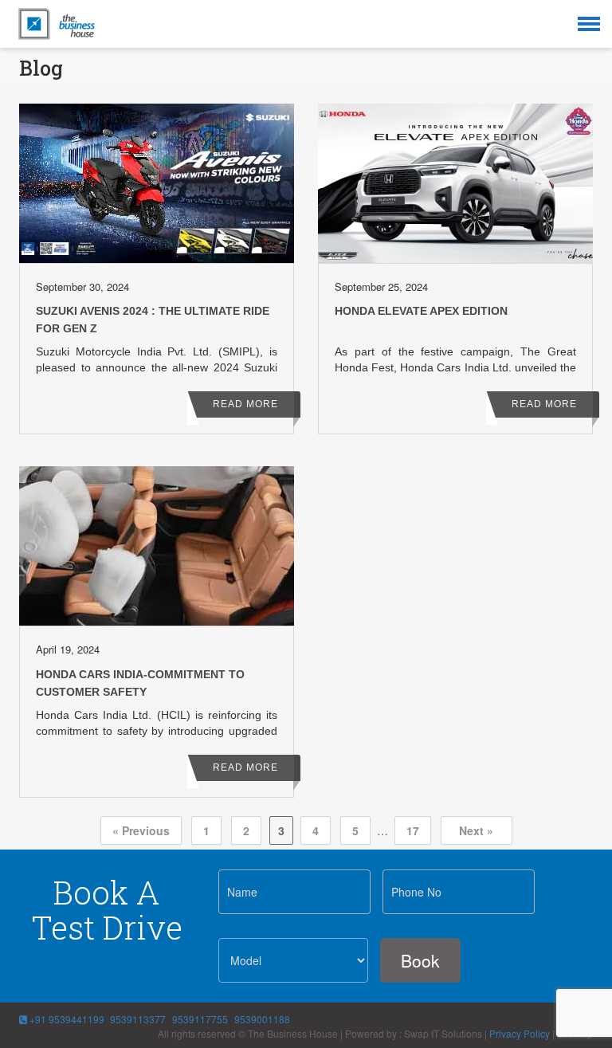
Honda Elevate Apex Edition (421, 310)
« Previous (141, 830)
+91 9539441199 (65, 1019)
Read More (245, 404)
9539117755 (200, 1019)
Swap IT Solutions (443, 1033)
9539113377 (137, 1019)
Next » (476, 830)
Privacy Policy (519, 1033)
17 (412, 830)
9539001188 (262, 1019)
